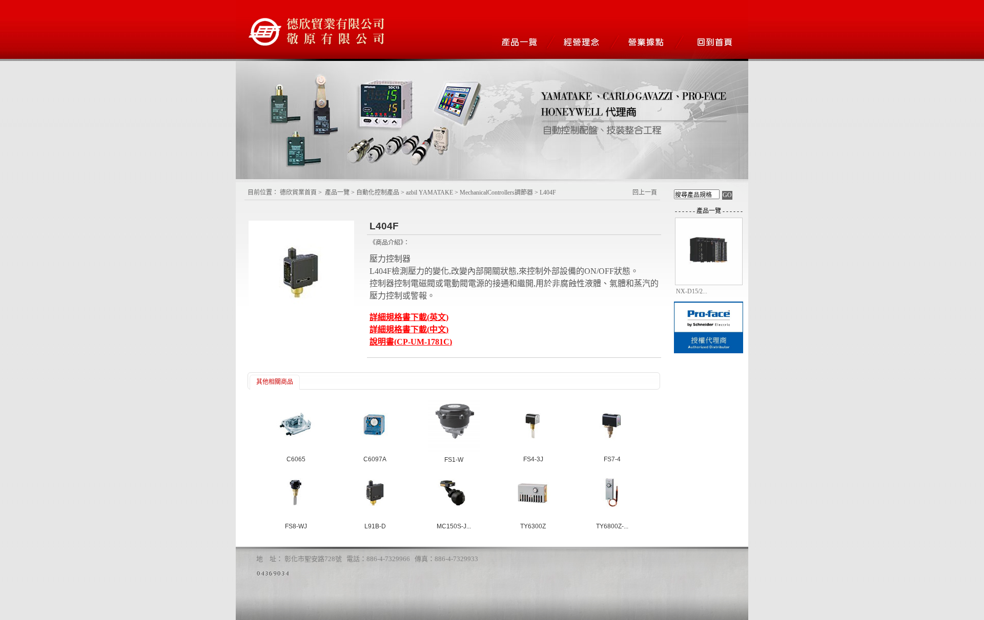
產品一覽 (337, 192)
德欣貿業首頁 (298, 192)
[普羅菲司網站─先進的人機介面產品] (708, 352)
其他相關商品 (274, 382)
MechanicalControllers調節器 (497, 192)
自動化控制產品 (377, 192)
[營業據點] (652, 42)
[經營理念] (588, 42)
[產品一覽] (524, 42)
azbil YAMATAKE (429, 192)
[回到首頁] (716, 42)
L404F (548, 192)
